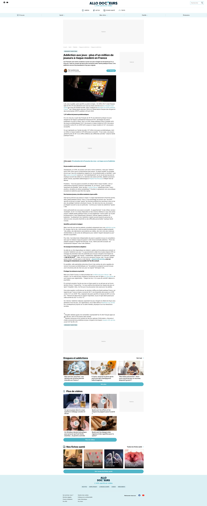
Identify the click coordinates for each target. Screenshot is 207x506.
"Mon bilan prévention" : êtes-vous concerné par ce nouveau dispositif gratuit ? (130, 378)
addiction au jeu (110, 227)
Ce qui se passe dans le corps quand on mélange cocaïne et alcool (74, 412)
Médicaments (121, 486)
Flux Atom (80, 501)
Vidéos (86, 10)
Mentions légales (67, 497)
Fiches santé (110, 10)
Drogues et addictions (84, 47)
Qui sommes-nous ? (68, 495)
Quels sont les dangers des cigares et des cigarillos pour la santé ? (103, 434)
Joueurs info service (98, 259)
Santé (61, 15)
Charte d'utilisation (67, 499)
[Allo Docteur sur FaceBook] (4, 2)
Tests (123, 10)
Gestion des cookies (83, 495)
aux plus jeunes (108, 276)
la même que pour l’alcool (100, 274)
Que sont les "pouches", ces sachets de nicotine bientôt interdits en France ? (74, 378)
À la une (21, 15)
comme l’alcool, (93, 187)
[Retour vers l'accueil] (103, 3)
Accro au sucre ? (70, 466)
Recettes (84, 486)
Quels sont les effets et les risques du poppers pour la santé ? (103, 412)
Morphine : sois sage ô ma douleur (93, 465)
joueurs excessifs (71, 175)
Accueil (65, 47)
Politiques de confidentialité (85, 497)
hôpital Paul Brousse (96, 178)
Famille (144, 15)
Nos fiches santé (75, 447)
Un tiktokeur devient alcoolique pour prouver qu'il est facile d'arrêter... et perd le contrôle (75, 434)
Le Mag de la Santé (104, 486)
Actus (97, 10)
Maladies (75, 47)
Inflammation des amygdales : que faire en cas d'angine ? (133, 464)
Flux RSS (65, 501)
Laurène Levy (75, 70)
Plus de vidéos (74, 391)
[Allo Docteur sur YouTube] (143, 495)
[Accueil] (104, 480)
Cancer (114, 486)
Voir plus (103, 384)
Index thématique (82, 499)
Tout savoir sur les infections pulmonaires (112, 464)
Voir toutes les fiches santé (103, 471)
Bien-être (103, 15)
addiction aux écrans (108, 302)
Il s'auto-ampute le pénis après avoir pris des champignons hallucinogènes (102, 378)
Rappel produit (93, 486)
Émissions (186, 15)
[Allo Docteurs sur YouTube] (7, 2)
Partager (112, 70)
